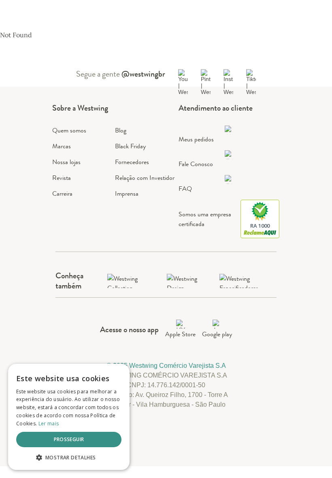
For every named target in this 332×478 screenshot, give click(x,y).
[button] (68, 457)
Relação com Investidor (145, 177)
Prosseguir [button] (69, 439)
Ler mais (48, 423)
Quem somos (69, 130)
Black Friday (130, 146)
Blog (120, 130)
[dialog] (69, 417)
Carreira (62, 193)
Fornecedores (132, 161)
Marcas (61, 146)
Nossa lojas (66, 161)
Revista (61, 177)
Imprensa (126, 193)
